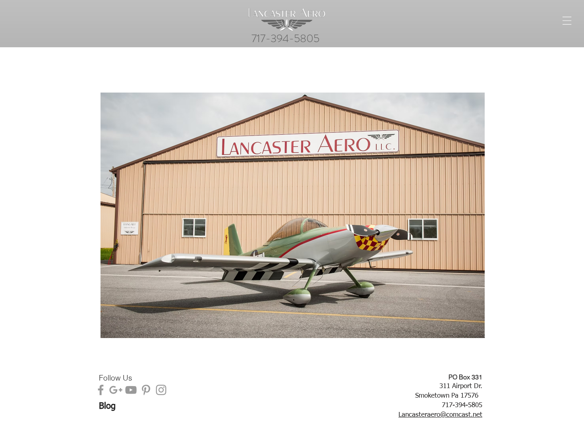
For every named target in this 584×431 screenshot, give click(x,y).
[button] (293, 215)
